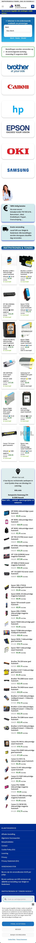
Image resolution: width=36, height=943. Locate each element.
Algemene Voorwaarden (11, 838)
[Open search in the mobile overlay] (18, 899)
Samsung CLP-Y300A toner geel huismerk (26, 374)
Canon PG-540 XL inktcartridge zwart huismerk (9, 341)
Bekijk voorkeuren (18, 935)
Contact (4, 846)
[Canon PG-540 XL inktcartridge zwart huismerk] (9, 329)
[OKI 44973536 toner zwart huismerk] (9, 363)
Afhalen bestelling (8, 834)
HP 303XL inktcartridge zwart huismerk (26, 410)
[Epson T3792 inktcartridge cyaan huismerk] (26, 294)
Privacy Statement (21, 939)
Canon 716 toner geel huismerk (8, 444)
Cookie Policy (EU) (8, 849)
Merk (7, 27)
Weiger (18, 929)
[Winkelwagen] (32, 6)
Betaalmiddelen (7, 842)
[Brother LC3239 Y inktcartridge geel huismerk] (26, 261)
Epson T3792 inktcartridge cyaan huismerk (26, 305)
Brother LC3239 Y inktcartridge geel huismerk (27, 272)
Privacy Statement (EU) (10, 861)
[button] (33, 904)
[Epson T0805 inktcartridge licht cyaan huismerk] (9, 398)
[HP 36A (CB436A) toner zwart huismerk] (9, 294)
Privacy (4, 857)
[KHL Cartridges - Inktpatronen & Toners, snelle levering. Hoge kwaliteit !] (18, 6)
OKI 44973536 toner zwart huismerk (7, 374)
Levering (5, 853)
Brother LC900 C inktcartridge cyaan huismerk (8, 272)
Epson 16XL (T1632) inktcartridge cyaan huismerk (26, 446)
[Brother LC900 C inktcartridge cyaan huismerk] (9, 261)
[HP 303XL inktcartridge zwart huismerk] (26, 398)
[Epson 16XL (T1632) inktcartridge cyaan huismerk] (26, 433)
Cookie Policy (12, 939)
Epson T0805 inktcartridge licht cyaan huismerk (7, 411)
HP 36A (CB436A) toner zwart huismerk (8, 305)
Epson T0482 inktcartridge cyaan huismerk (26, 341)
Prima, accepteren (18, 924)
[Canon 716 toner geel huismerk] (9, 433)
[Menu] (3, 6)
